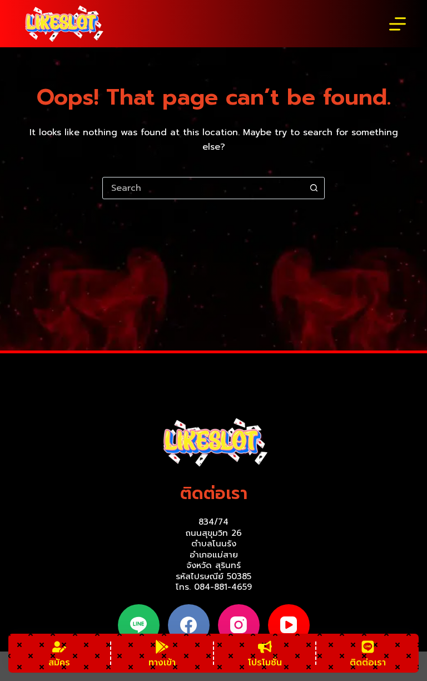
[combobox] (203, 188)
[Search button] (313, 188)
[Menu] (397, 24)
